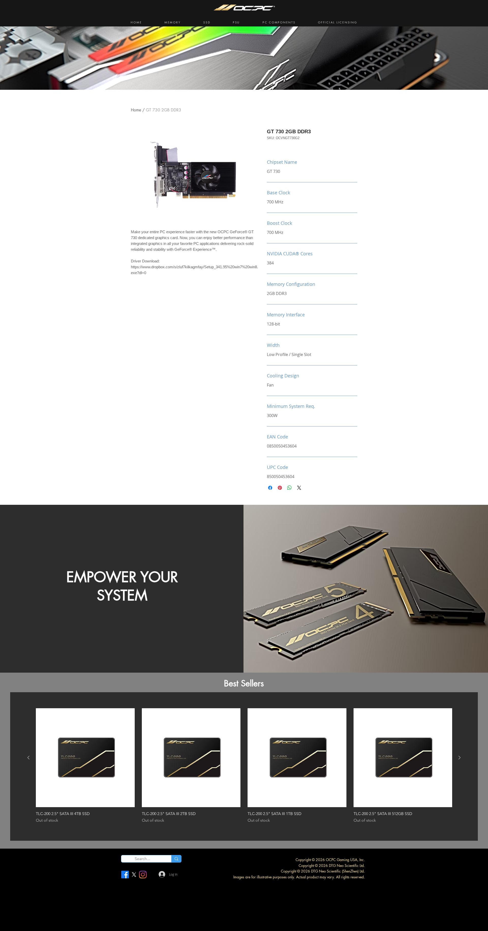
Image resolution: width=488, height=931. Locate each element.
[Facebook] (125, 874)
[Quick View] (85, 757)
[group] (244, 766)
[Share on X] (299, 488)
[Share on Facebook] (270, 488)
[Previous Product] (28, 758)
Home (136, 110)
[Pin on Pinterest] (280, 488)
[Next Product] (459, 758)
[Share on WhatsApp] (289, 488)
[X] (134, 874)
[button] (172, 22)
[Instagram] (143, 874)
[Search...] (176, 858)
